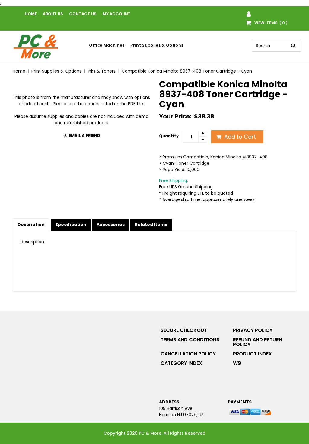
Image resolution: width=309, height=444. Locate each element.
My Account (117, 14)
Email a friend (84, 135)
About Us (53, 14)
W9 (237, 363)
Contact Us (83, 14)
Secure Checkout (184, 330)
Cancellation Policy (188, 353)
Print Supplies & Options (156, 45)
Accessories (111, 225)
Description (31, 225)
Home (31, 14)
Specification (70, 225)
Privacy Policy (252, 330)
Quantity (169, 136)
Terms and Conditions (190, 339)
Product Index (252, 353)
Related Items (151, 225)
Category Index (181, 363)
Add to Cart (239, 137)
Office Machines (107, 45)
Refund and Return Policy (257, 342)
